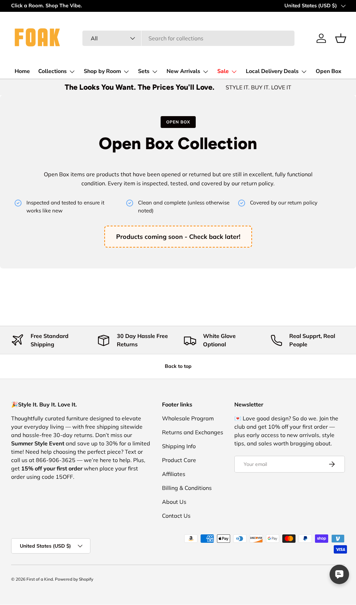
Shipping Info (179, 446)
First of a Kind (39, 579)
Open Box (328, 71)
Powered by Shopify (74, 579)
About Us (174, 501)
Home (22, 71)
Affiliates (173, 473)
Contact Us (176, 515)
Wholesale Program (188, 418)
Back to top (178, 366)
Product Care (179, 460)
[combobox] (188, 38)
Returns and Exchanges (192, 432)
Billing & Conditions (187, 487)
